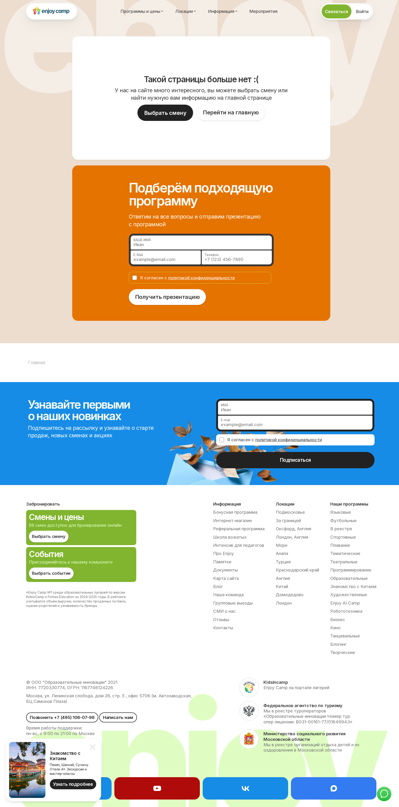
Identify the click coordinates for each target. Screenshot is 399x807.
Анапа (282, 553)
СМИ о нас (224, 611)
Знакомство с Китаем (353, 586)
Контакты (223, 627)
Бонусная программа (235, 512)
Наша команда (228, 594)
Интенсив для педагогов (238, 545)
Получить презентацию (167, 297)
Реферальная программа (239, 528)
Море (281, 545)
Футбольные (343, 520)
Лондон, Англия (292, 537)
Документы (225, 570)
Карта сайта (226, 578)
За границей (288, 520)
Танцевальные (345, 636)
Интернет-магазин (232, 520)
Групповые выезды (233, 603)
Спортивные (343, 537)
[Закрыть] (92, 747)
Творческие (342, 652)
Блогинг (338, 644)
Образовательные (349, 578)
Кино (335, 627)
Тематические (345, 553)
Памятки (222, 561)
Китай (282, 586)
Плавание (340, 545)
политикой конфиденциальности (201, 277)
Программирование (350, 570)
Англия (283, 578)
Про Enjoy (223, 553)
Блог (218, 586)
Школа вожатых (230, 537)
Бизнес (337, 619)
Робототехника (346, 611)
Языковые (340, 512)
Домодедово (290, 594)
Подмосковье (290, 512)
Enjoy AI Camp (345, 603)
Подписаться (295, 460)
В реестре (341, 528)
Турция (283, 561)
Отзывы (221, 619)
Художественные (348, 594)
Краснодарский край (297, 570)
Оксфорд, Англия (293, 528)
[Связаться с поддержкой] (384, 793)
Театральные (344, 561)
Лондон (284, 603)
